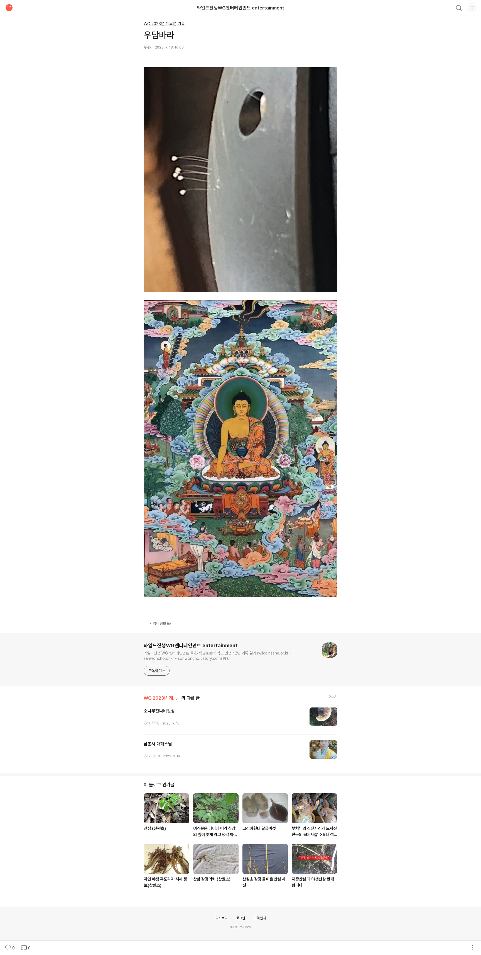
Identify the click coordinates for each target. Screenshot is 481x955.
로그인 (240, 918)
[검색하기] (459, 8)
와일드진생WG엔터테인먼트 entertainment (240, 8)
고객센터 (260, 918)
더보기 (332, 697)
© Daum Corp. (241, 927)
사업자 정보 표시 (161, 623)
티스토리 (221, 918)
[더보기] (472, 948)
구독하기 (155, 670)
